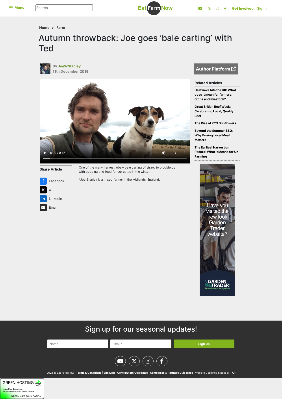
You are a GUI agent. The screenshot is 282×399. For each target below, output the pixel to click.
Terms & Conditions (88, 372)
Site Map (109, 372)
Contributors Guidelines (132, 372)
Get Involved (243, 8)
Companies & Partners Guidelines (171, 372)
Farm (60, 27)
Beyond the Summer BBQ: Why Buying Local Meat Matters (214, 135)
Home (44, 27)
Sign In (263, 8)
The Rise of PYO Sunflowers (215, 123)
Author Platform (213, 69)
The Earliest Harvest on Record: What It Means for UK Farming (217, 151)
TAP (233, 372)
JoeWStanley (69, 66)
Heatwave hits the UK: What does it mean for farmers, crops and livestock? (215, 94)
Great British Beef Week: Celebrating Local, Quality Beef (214, 111)
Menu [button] (18, 7)
